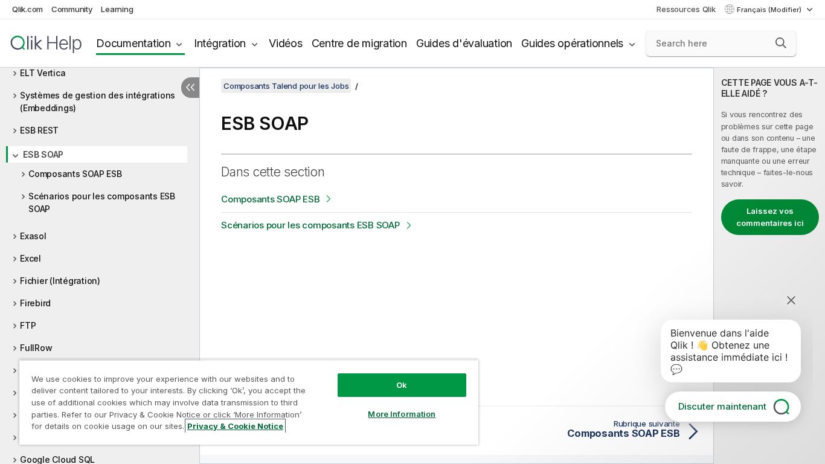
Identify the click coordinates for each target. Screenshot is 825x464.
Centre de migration (359, 43)
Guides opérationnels (572, 43)
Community (72, 9)
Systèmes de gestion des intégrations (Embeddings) (97, 101)
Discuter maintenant (722, 406)
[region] (248, 402)
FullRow (36, 348)
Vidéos (286, 43)
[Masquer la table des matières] (190, 87)
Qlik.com (27, 9)
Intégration (220, 43)
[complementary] (769, 266)
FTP (28, 325)
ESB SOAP (43, 154)
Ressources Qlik (685, 9)
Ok (401, 385)
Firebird (35, 303)
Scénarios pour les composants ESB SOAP (101, 202)
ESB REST (39, 130)
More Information (401, 414)
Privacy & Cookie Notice (235, 426)
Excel (30, 258)
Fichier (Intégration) (60, 281)
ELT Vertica (42, 73)
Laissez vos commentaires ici (770, 217)
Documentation (133, 43)
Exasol (33, 236)
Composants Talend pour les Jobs (285, 86)
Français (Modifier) (770, 9)
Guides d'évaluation (464, 43)
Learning (117, 9)
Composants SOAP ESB (74, 174)
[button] (781, 43)
